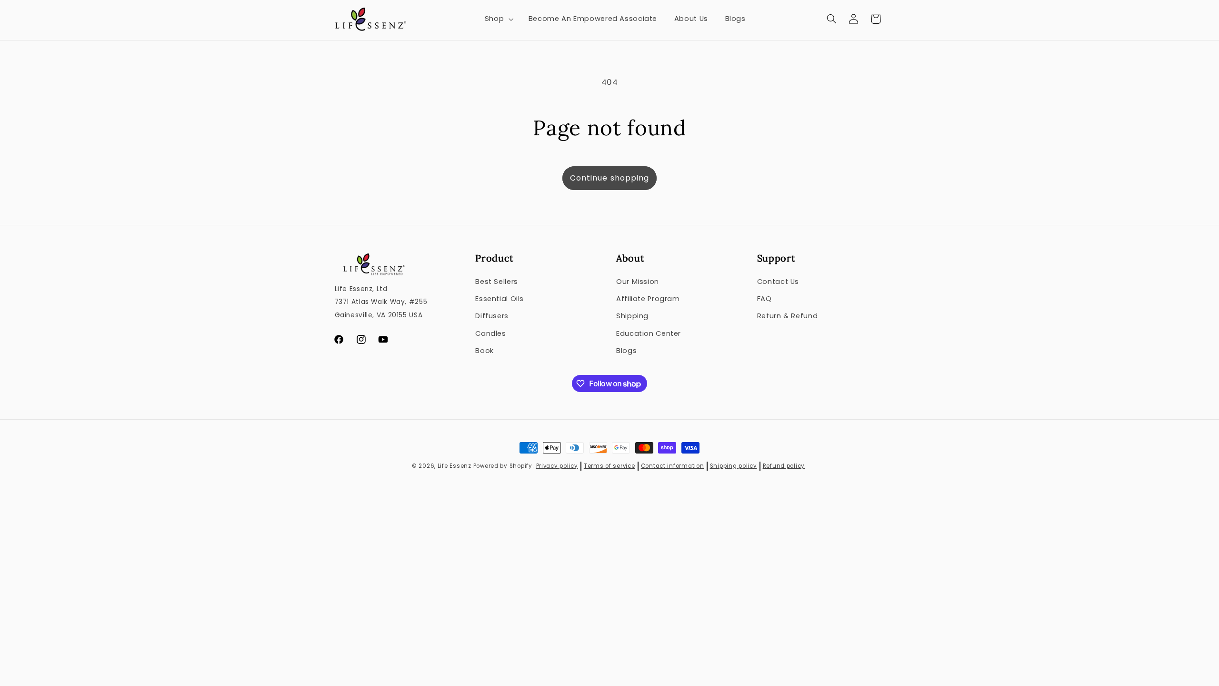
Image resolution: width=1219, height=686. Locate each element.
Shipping (632, 316)
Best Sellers (496, 281)
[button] (498, 19)
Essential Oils (499, 298)
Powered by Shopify (502, 466)
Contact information (672, 466)
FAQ (764, 298)
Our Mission (637, 281)
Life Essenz (454, 466)
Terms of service (609, 466)
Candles (490, 333)
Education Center (648, 333)
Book (484, 350)
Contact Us (778, 281)
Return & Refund (787, 316)
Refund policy (784, 466)
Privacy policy (557, 466)
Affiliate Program (648, 298)
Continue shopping (609, 177)
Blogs (626, 350)
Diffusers (492, 316)
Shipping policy (733, 466)
